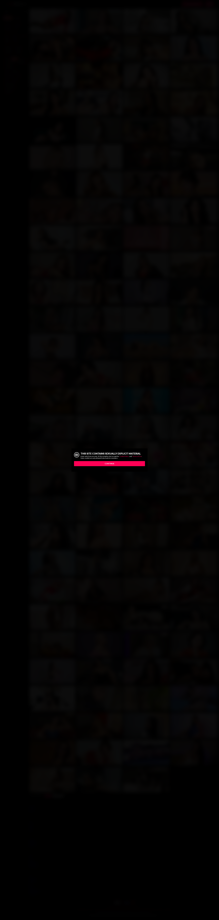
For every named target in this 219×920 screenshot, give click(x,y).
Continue (109, 463)
